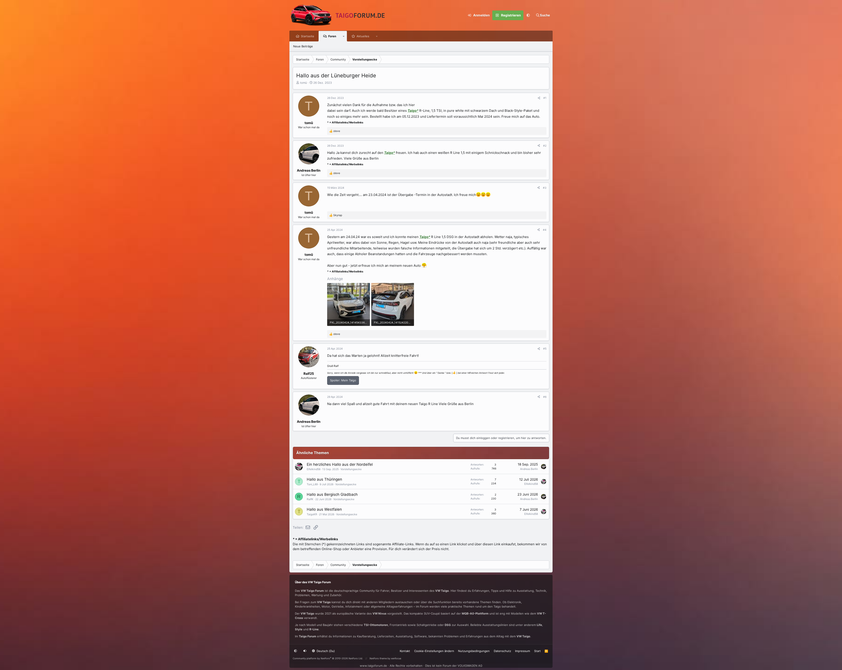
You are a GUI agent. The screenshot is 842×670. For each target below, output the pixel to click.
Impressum (522, 651)
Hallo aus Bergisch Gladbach (332, 494)
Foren (332, 36)
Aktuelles (363, 36)
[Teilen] (539, 98)
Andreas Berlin (529, 469)
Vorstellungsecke (351, 469)
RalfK (310, 499)
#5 (544, 348)
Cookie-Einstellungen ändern (434, 651)
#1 (544, 98)
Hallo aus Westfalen (324, 509)
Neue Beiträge (303, 46)
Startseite (307, 36)
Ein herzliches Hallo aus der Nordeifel (340, 464)
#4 (544, 229)
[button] (528, 15)
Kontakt (405, 651)
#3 (544, 187)
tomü (303, 82)
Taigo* (413, 110)
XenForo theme (378, 658)
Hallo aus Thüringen (324, 479)
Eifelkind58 (313, 469)
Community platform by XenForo (328, 658)
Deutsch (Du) (325, 651)
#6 (544, 396)
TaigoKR (312, 514)
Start (537, 651)
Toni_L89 (312, 484)
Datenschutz (502, 651)
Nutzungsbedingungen (474, 651)
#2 (544, 145)
